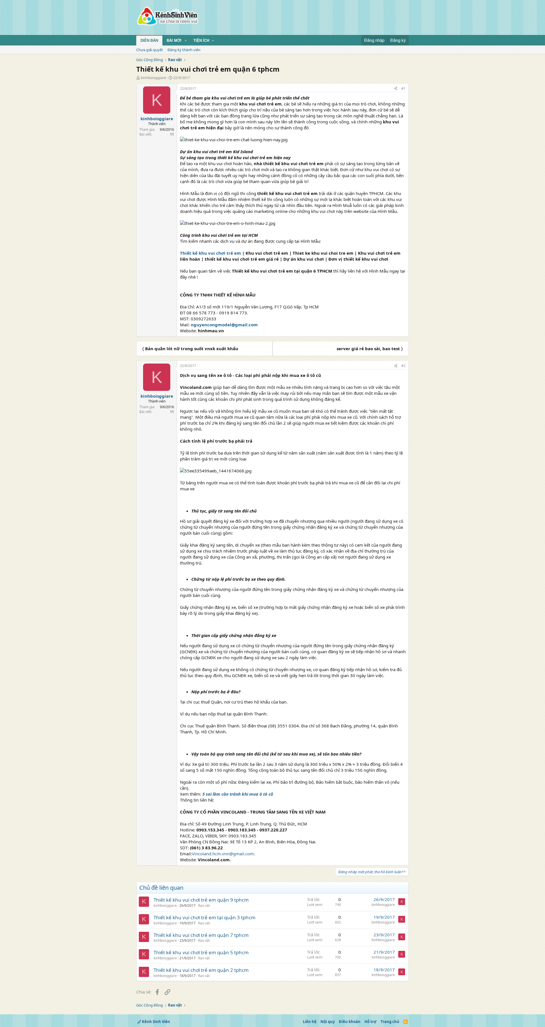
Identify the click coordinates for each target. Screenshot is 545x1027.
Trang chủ (390, 1021)
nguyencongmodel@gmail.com (224, 324)
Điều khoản (349, 1021)
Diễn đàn (149, 40)
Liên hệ (309, 1021)
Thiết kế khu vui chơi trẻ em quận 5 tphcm (201, 952)
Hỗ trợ (370, 1021)
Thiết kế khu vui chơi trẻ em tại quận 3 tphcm (204, 917)
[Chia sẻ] (395, 89)
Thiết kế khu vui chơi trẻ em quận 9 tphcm (201, 900)
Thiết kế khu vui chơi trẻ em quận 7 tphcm (201, 935)
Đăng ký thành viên (183, 49)
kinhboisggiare (153, 77)
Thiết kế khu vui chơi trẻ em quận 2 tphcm (201, 970)
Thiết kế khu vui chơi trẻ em (210, 253)
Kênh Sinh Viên (155, 1021)
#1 (403, 88)
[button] (185, 40)
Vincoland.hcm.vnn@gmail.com (223, 853)
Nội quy (327, 1021)
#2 (403, 365)
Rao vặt (204, 905)
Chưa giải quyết (149, 49)
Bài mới (174, 40)
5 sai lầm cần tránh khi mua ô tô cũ (237, 794)
